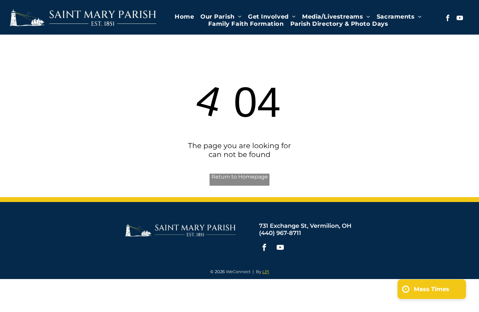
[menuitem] (184, 16)
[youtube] (460, 18)
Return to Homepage (239, 177)
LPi (265, 271)
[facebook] (448, 18)
